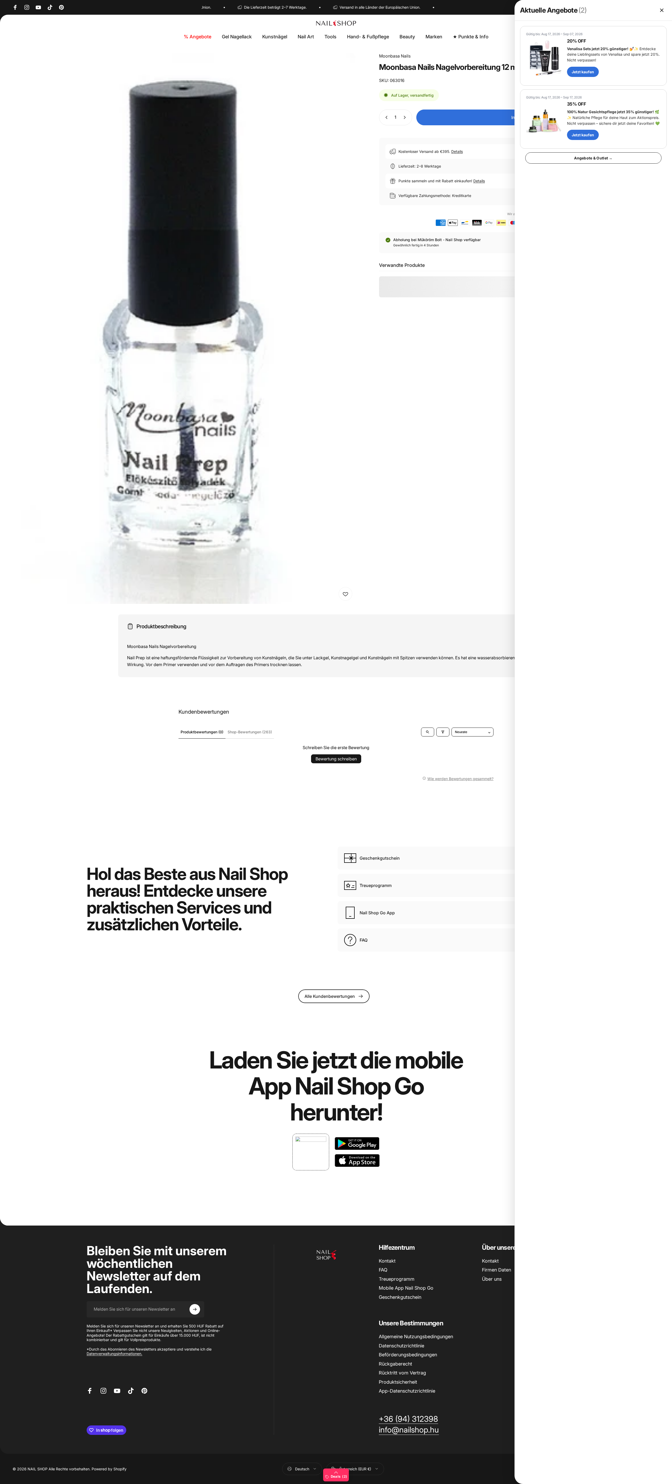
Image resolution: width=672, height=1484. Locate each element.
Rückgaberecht (395, 1364)
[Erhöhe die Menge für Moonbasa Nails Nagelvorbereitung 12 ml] (406, 117)
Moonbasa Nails (395, 56)
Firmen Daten (496, 1270)
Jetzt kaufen (583, 72)
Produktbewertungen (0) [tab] (202, 732)
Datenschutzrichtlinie (401, 1345)
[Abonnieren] (195, 1309)
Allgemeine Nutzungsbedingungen (416, 1336)
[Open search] (427, 732)
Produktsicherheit (398, 1382)
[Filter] (442, 732)
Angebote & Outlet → (593, 158)
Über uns (492, 1279)
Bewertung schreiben (336, 758)
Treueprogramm (396, 1279)
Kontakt (387, 1261)
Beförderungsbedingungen (408, 1354)
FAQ (383, 1270)
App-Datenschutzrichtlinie (407, 1391)
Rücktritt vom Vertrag (402, 1373)
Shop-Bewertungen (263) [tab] (250, 732)
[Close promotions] (662, 10)
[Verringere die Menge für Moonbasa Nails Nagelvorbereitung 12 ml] (385, 117)
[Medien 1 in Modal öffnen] (184, 328)
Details (457, 151)
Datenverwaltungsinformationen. (114, 1353)
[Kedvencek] (345, 594)
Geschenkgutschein (400, 1297)
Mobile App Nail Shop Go (406, 1288)
